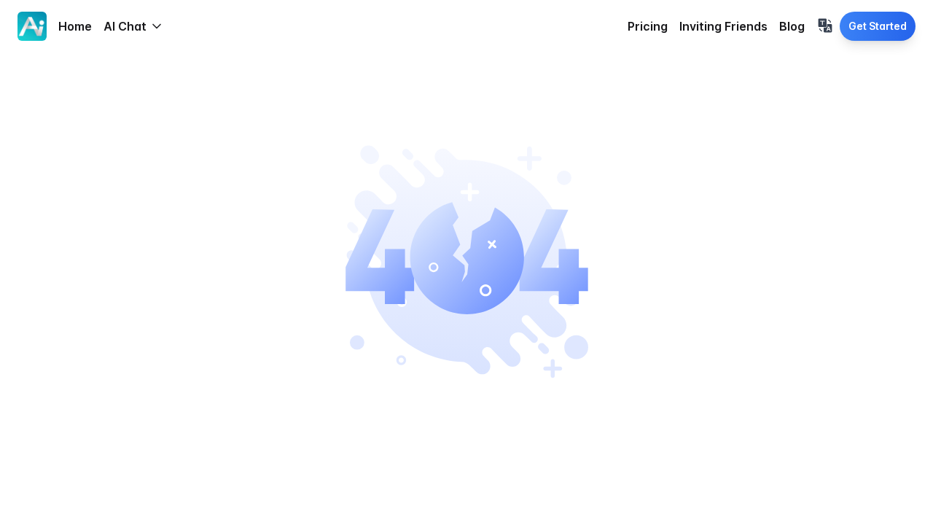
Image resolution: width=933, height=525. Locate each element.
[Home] (32, 26)
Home (75, 26)
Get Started (877, 26)
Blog (792, 26)
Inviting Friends (723, 26)
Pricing (648, 26)
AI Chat (125, 26)
